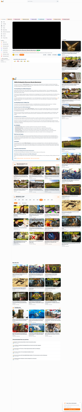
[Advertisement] (29, 10)
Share (50, 54)
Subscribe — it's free (72, 409)
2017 (48, 199)
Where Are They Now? (6, 31)
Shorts (4, 25)
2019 (41, 199)
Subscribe (21, 54)
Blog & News (5, 29)
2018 (44, 199)
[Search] (57, 1)
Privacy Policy (5, 37)
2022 (30, 199)
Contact (4, 35)
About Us (4, 33)
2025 (19, 199)
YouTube (55, 54)
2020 (37, 199)
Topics (4, 27)
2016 (52, 199)
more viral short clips (27, 158)
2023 (26, 199)
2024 (23, 199)
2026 (15, 199)
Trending (4, 23)
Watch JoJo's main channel (35, 158)
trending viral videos (20, 158)
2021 (34, 199)
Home (4, 21)
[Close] (80, 402)
